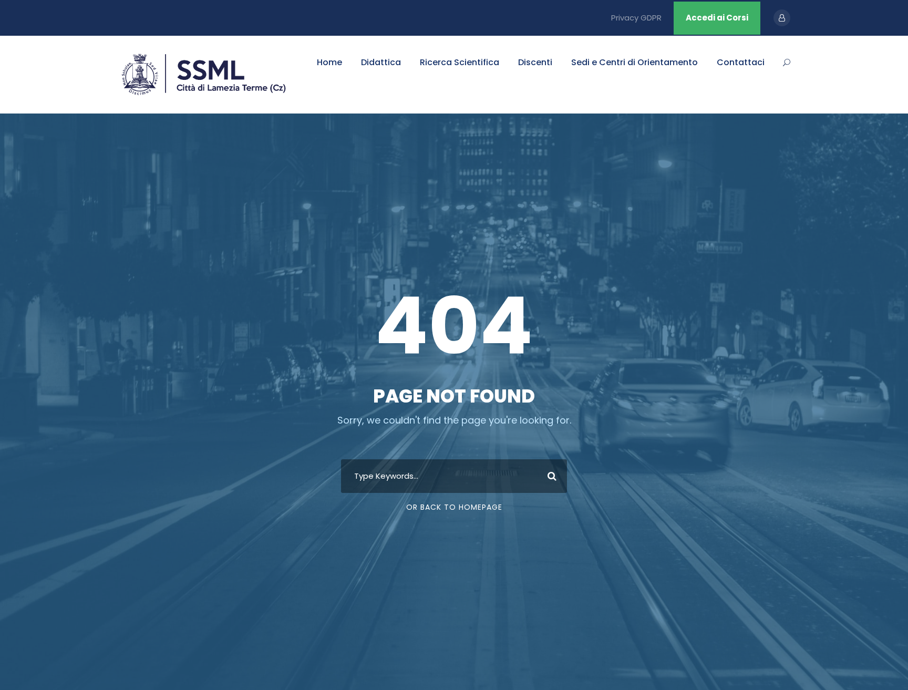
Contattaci (741, 62)
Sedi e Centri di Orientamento (634, 62)
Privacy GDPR (636, 17)
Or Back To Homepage (454, 507)
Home (329, 62)
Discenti (535, 62)
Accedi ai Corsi (717, 17)
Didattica (381, 62)
